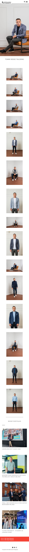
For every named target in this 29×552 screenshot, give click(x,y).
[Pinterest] (14, 547)
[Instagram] (16, 547)
